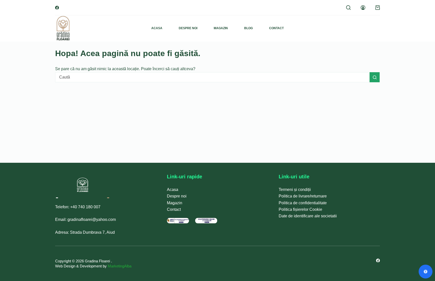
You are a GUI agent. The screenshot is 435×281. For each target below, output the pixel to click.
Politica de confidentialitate (303, 203)
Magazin (221, 28)
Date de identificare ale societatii (308, 216)
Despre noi (188, 28)
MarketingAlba (119, 266)
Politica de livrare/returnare (303, 196)
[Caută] (348, 7)
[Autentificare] (363, 7)
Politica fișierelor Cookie (300, 209)
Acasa (156, 28)
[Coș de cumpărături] (377, 7)
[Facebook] (57, 8)
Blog (248, 28)
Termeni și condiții (295, 189)
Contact (276, 28)
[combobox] (212, 77)
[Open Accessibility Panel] (425, 271)
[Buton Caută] (375, 77)
